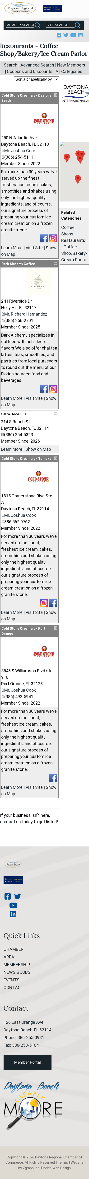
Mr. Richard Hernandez (25, 314)
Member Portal (27, 1062)
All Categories (69, 71)
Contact (13, 987)
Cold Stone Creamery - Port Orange (23, 631)
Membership (17, 964)
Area (9, 956)
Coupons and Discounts (29, 71)
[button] (80, 159)
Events (11, 979)
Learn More (12, 247)
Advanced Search (37, 64)
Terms (63, 1162)
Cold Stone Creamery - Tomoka (26, 459)
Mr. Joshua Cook (20, 150)
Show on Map (38, 449)
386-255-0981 (31, 1037)
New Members (71, 64)
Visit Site (34, 247)
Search (10, 64)
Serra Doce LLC (13, 414)
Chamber (13, 949)
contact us (10, 821)
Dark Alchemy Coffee (18, 264)
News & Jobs (17, 972)
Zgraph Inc (31, 1168)
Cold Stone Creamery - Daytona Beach (26, 98)
